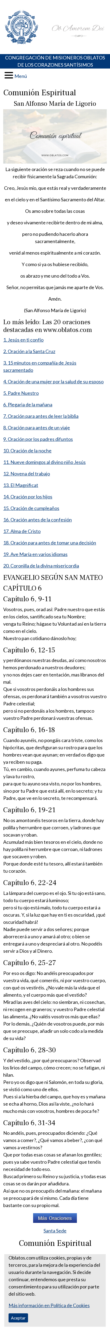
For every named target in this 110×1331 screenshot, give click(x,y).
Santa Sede (55, 1231)
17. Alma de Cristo (22, 531)
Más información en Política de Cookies (49, 1305)
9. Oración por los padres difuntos (38, 439)
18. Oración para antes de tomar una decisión (49, 543)
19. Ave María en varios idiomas (35, 554)
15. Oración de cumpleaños (31, 508)
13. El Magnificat (20, 485)
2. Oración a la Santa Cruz (29, 351)
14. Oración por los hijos (27, 497)
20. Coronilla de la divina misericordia (41, 566)
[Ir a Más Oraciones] (55, 1217)
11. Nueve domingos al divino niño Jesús (44, 462)
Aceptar (18, 1317)
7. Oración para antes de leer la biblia (40, 416)
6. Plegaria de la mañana (27, 404)
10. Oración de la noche (27, 450)
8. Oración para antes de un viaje (36, 427)
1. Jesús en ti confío (23, 340)
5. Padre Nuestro (21, 393)
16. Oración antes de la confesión (37, 520)
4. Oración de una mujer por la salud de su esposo (53, 381)
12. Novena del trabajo (26, 474)
